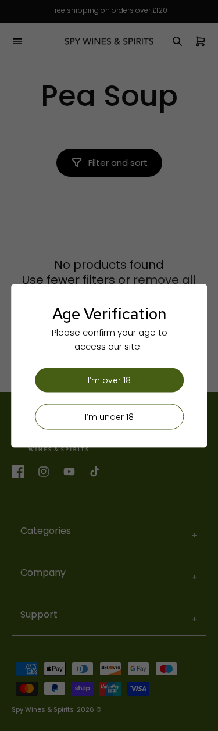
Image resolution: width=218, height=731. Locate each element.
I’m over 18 (109, 380)
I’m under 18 (109, 416)
